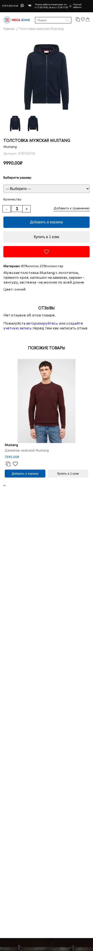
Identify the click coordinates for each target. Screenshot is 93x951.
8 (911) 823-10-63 (10, 6)
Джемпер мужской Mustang (27, 450)
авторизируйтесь (42, 323)
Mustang (10, 146)
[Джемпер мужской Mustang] (46, 401)
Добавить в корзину (46, 222)
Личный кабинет (77, 6)
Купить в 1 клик (46, 237)
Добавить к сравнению (72, 208)
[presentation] (4, 485)
